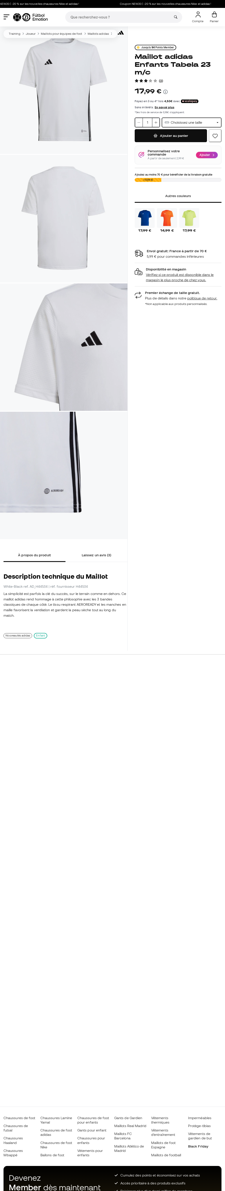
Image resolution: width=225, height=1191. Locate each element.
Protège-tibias (199, 1126)
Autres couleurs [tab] (178, 196)
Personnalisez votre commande (164, 152)
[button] (178, 274)
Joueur (31, 33)
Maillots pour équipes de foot (61, 33)
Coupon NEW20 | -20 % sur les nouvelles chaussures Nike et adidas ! (150, 3)
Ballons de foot (52, 1155)
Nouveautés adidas (17, 635)
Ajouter (205, 155)
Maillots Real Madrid (130, 1126)
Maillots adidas (98, 33)
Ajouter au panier (173, 136)
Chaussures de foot (19, 1118)
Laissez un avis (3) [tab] (96, 555)
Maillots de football (166, 1155)
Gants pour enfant (91, 1130)
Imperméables (199, 1118)
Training (14, 33)
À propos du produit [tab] (34, 555)
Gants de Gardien (128, 1118)
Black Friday (198, 1146)
